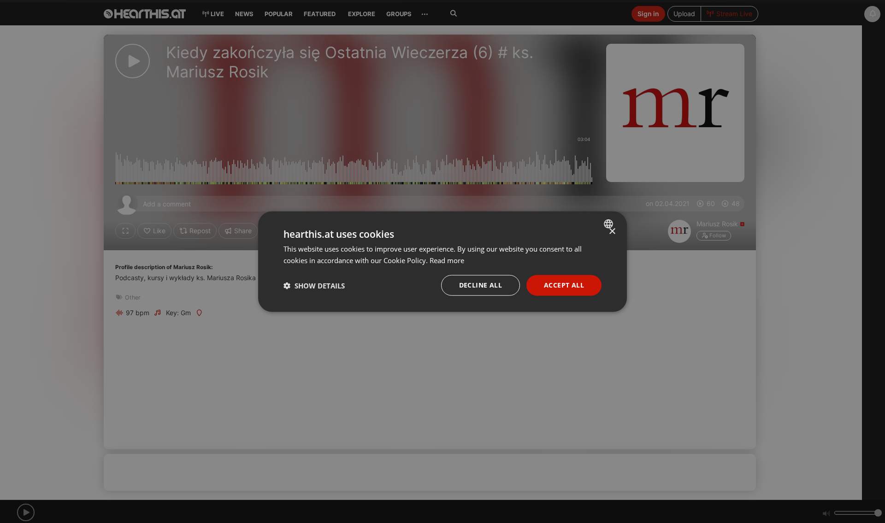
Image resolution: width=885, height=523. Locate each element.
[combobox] (609, 223)
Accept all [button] (564, 285)
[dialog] (442, 261)
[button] (314, 285)
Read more (447, 259)
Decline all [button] (480, 285)
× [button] (611, 231)
